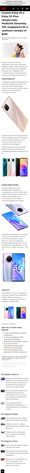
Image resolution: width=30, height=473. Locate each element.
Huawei (14, 366)
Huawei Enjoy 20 (7, 363)
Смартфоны (6, 366)
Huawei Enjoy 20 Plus (19, 363)
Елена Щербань (12, 38)
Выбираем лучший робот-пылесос (16, 341)
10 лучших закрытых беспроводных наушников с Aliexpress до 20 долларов (13, 346)
